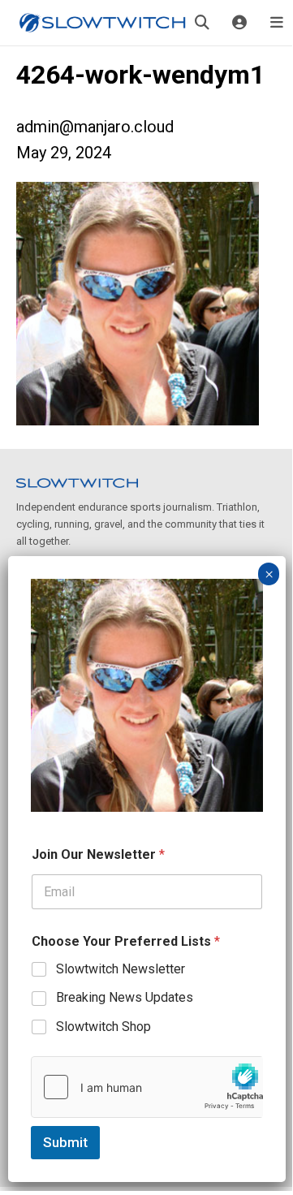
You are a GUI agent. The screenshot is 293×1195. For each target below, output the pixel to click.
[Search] (202, 22)
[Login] (239, 22)
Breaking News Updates (124, 997)
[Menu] (277, 22)
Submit (65, 1142)
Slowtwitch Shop (103, 1026)
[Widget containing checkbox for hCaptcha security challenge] (147, 1087)
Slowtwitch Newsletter (120, 969)
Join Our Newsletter (98, 854)
